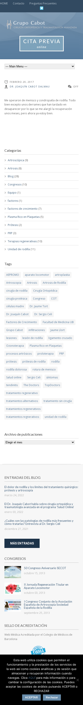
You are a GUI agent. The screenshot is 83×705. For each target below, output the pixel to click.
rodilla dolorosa (16, 369)
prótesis (11, 361)
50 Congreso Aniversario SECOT (45, 568)
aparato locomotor (37, 275)
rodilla (55, 361)
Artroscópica (16, 160)
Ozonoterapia (15, 346)
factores (13, 201)
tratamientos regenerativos (23, 409)
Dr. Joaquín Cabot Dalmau (30, 86)
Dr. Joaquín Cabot (17, 314)
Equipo (12, 192)
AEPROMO (12, 275)
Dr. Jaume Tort (39, 306)
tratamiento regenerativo (22, 393)
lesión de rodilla (32, 338)
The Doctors (31, 385)
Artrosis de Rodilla (54, 283)
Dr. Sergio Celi (43, 314)
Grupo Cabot (14, 330)
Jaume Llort (57, 330)
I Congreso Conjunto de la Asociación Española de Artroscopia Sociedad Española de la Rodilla (48, 605)
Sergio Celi (34, 377)
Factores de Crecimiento (21, 322)
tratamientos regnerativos (22, 417)
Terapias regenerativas (22, 241)
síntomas (52, 377)
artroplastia (62, 275)
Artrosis (13, 168)
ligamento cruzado (60, 338)
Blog (11, 176)
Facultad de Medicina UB (58, 322)
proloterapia (45, 353)
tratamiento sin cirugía (58, 401)
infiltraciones (37, 330)
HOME (4, 3)
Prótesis (13, 225)
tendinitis (12, 385)
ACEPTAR (31, 697)
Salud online (13, 377)
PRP (10, 233)
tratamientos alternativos (22, 401)
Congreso (39, 298)
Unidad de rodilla (19, 249)
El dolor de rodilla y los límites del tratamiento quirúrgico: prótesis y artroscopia (41, 488)
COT (54, 298)
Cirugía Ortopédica (45, 290)
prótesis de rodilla (34, 361)
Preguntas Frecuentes (42, 3)
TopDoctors (52, 385)
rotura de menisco (44, 369)
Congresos (14, 184)
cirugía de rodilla (16, 290)
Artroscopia (13, 283)
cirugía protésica (16, 298)
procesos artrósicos (19, 353)
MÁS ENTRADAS (22, 543)
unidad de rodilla (55, 417)
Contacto (18, 3)
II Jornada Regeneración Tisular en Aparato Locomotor (46, 586)
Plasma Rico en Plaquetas (24, 217)
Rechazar (52, 697)
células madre (15, 306)
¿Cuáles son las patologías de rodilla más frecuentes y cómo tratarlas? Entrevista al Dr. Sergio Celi (38, 522)
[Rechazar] (77, 680)
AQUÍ (31, 677)
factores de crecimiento (23, 209)
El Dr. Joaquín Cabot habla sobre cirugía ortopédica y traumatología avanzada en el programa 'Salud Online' (39, 505)
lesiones (11, 338)
